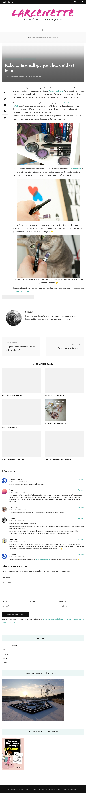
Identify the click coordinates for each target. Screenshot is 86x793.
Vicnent (12, 554)
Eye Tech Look (76, 169)
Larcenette (21, 789)
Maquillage (21, 297)
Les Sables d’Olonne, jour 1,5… (55, 395)
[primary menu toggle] (43, 30)
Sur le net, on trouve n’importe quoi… (58, 459)
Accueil (4, 2)
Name (4, 601)
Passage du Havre (56, 91)
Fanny (11, 490)
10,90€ (67, 103)
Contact (10, 2)
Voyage (5, 654)
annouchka (13, 539)
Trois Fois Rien (15, 479)
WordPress (74, 789)
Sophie (7, 77)
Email (32, 601)
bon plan (5, 297)
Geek (5, 663)
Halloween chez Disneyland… (12, 395)
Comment (6, 577)
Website (62, 601)
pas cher (30, 297)
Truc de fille (29, 59)
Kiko (14, 88)
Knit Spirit (13, 507)
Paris (5, 658)
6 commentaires (36, 77)
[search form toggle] (83, 2)
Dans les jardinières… (9, 427)
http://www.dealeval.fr (43, 560)
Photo (5, 650)
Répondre (81, 479)
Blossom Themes (56, 789)
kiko (13, 297)
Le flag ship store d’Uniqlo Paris (13, 459)
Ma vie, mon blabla (14, 59)
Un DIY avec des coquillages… (55, 423)
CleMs (12, 518)
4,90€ (15, 106)
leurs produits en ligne (22, 291)
